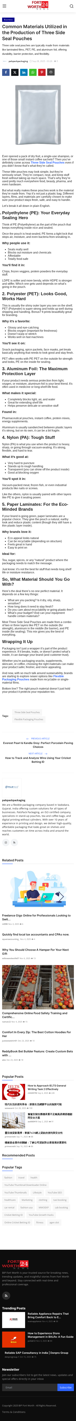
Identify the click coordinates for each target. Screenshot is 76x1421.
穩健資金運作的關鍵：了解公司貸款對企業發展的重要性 (36, 1142)
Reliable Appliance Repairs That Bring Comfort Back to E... (48, 1315)
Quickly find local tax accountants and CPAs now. (35, 934)
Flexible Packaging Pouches (28, 719)
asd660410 (32, 1121)
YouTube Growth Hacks (41, 1214)
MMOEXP (44, 1207)
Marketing (27, 1199)
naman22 (6, 1021)
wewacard (9, 1108)
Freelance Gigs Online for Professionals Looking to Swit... (36, 917)
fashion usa (27, 1207)
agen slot (54, 1222)
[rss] (6, 1296)
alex (4, 1060)
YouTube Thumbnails (15, 1192)
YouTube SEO (55, 1192)
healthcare (10, 1199)
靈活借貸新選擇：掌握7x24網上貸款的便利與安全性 (34, 1132)
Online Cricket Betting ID (17, 1222)
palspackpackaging (13, 800)
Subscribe (66, 1387)
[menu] (4, 6)
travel (21, 1177)
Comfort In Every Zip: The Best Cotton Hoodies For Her (36, 1034)
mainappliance (34, 1321)
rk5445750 (32, 1093)
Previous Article (40, 738)
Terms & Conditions (13, 1412)
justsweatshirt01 (9, 1040)
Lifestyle (37, 1192)
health (34, 1177)
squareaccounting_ (10, 939)
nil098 (5, 924)
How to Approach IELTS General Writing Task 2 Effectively (47, 1087)
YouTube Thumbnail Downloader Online (25, 1185)
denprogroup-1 (12, 1357)
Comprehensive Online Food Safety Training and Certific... (34, 1015)
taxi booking (59, 1199)
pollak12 (32, 1340)
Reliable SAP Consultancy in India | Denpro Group (36, 1352)
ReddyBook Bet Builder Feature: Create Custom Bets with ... (37, 1053)
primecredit (10, 1136)
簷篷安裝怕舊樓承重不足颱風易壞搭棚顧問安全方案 (50, 1116)
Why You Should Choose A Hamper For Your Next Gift (35, 951)
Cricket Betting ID (13, 1214)
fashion (8, 1177)
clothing (43, 1199)
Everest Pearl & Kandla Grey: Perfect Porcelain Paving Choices (38, 745)
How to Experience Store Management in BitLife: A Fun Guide (51, 1335)
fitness (39, 1222)
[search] (71, 6)
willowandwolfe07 (10, 958)
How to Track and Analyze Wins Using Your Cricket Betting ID (38, 759)
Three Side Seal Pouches (48, 162)
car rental (9, 1207)
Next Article (36, 753)
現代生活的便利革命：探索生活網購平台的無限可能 (33, 1104)
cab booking (61, 1207)
